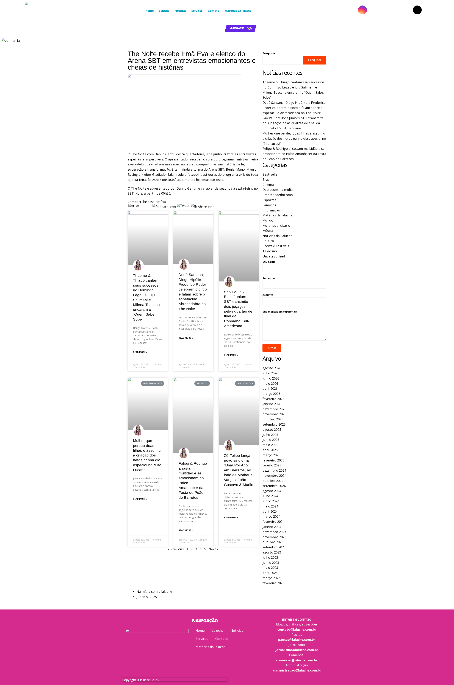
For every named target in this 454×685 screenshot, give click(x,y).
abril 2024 (270, 511)
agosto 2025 (271, 429)
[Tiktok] (417, 10)
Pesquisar (268, 53)
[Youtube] (335, 10)
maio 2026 (270, 383)
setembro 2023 (274, 547)
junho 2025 (270, 439)
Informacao (271, 210)
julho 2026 (270, 373)
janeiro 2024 (271, 527)
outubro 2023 (272, 542)
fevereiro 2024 (273, 521)
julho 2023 (270, 557)
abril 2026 (270, 388)
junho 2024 (270, 501)
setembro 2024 (274, 486)
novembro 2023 (274, 537)
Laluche (164, 11)
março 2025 (271, 455)
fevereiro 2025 (273, 460)
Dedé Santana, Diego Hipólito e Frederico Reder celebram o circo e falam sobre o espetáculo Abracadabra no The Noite (294, 107)
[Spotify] (444, 10)
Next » (213, 549)
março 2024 (271, 516)
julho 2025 (270, 435)
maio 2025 (270, 445)
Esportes (269, 200)
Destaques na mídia (277, 189)
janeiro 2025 (271, 465)
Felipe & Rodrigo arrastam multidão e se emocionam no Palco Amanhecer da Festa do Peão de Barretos (294, 153)
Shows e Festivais (275, 246)
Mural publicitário (276, 225)
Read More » (140, 352)
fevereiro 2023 (273, 583)
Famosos (269, 205)
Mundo (267, 220)
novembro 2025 (274, 414)
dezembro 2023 (274, 532)
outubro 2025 (272, 419)
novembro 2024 (274, 475)
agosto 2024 (271, 491)
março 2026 (271, 393)
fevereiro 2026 (273, 399)
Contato (213, 11)
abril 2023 (270, 573)
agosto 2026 (271, 368)
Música (267, 231)
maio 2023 (270, 567)
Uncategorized (273, 256)
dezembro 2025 (274, 409)
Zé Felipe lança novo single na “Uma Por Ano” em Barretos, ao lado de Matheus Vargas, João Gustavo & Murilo (238, 470)
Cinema (268, 184)
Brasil (266, 179)
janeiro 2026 (271, 404)
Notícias (180, 11)
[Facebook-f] (390, 10)
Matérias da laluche (238, 11)
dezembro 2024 (274, 470)
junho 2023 (270, 562)
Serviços (197, 11)
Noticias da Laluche (277, 236)
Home (149, 11)
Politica (268, 241)
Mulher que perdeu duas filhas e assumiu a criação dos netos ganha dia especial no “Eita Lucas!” (147, 455)
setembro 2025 (274, 424)
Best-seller (270, 174)
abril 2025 (270, 450)
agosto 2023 (271, 552)
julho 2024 (270, 496)
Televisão (269, 251)
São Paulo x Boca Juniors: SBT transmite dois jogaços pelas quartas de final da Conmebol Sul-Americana (292, 123)
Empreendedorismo (277, 195)
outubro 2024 (272, 481)
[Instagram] (362, 10)
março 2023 (271, 578)
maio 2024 (270, 506)
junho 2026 (270, 378)
